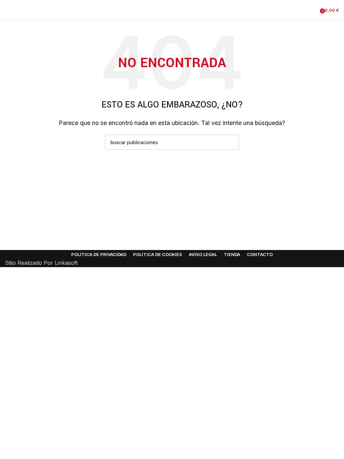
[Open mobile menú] (8, 10)
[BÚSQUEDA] (231, 142)
